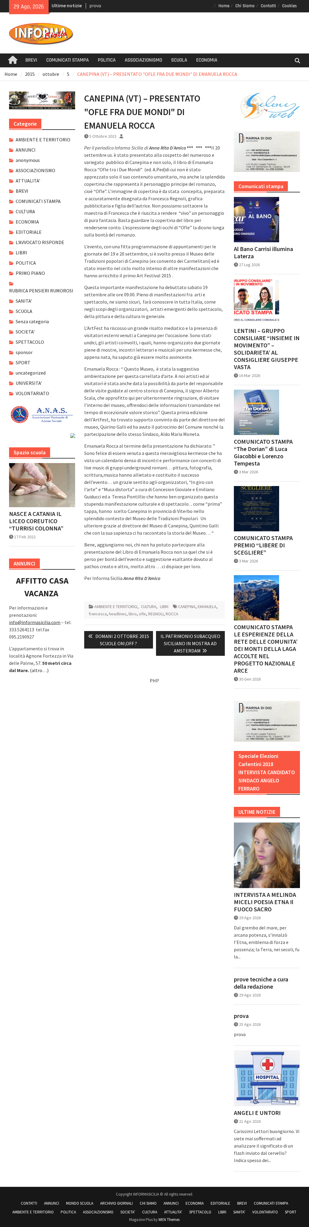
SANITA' (24, 301)
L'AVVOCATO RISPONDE (40, 242)
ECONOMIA (206, 60)
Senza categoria (32, 321)
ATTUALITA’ (173, 1212)
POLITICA (107, 60)
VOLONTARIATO (32, 393)
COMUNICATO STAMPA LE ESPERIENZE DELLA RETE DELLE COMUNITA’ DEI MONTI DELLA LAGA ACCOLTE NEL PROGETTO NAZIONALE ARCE (266, 648)
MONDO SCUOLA (79, 1203)
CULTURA (148, 606)
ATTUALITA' (28, 181)
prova (95, 5)
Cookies (289, 6)
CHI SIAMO (148, 1203)
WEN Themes (169, 1219)
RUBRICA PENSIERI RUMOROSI (41, 291)
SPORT (23, 362)
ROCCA (172, 614)
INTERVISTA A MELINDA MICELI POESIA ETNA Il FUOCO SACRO (265, 902)
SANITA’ (239, 1212)
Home (223, 6)
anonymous (28, 160)
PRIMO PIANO (30, 273)
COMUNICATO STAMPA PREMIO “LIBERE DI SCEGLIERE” (263, 545)
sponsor (24, 352)
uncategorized (31, 373)
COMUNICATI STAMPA (67, 60)
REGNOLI (156, 614)
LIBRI (164, 606)
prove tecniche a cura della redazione (261, 983)
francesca (98, 614)
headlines (117, 614)
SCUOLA (179, 60)
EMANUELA (207, 606)
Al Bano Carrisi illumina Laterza (263, 252)
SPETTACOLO (30, 342)
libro (133, 614)
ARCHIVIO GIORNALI (116, 1203)
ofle (142, 614)
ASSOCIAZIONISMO (143, 60)
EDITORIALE (29, 232)
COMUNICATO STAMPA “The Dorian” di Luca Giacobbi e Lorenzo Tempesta (263, 452)
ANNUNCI (26, 150)
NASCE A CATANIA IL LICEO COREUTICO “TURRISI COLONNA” (36, 521)
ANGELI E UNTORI (257, 1112)
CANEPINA (187, 606)
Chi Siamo (245, 6)
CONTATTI (29, 1203)
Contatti (268, 6)
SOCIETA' (25, 332)
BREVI (31, 60)
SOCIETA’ (127, 1212)
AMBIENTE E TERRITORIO (115, 606)
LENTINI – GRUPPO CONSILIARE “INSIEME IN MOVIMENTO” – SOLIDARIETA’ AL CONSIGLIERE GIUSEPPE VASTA (267, 349)
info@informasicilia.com (34, 622)
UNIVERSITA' (29, 383)
